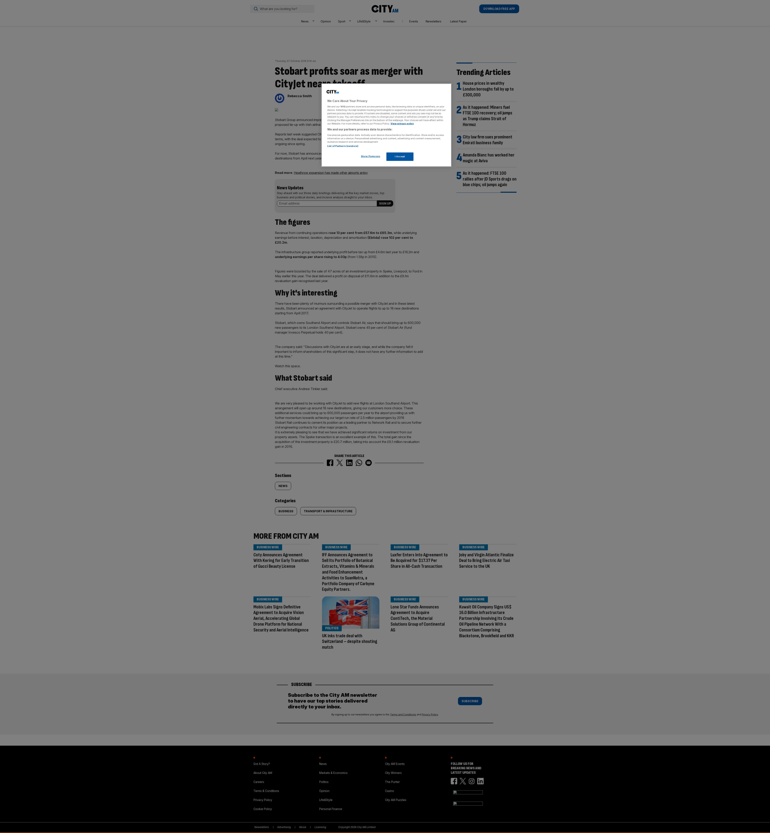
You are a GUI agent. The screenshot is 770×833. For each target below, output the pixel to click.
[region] (386, 125)
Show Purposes (370, 156)
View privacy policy (402, 123)
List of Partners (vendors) (342, 146)
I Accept (400, 156)
